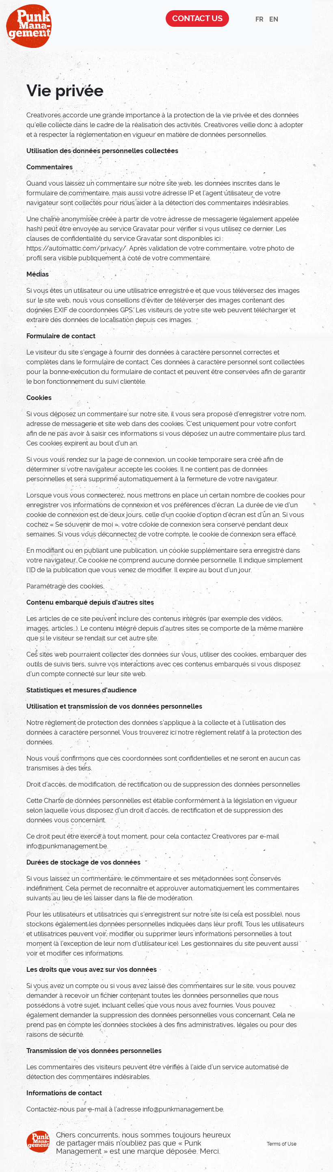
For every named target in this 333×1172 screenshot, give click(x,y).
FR (259, 19)
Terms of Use (281, 1144)
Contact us (197, 18)
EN (273, 19)
